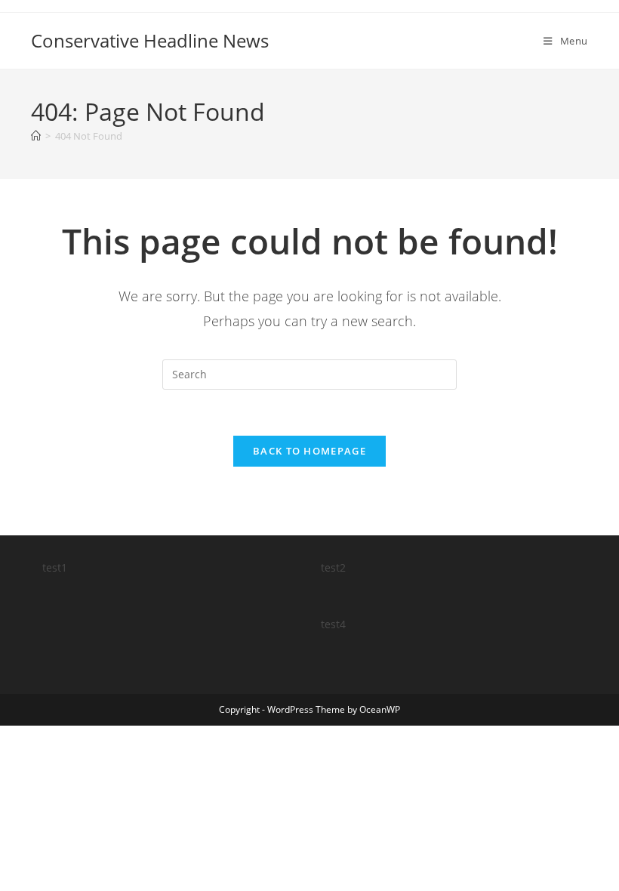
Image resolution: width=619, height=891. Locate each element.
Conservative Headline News (150, 40)
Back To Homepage (309, 451)
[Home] (36, 136)
